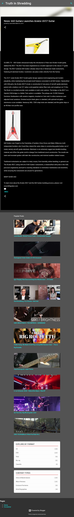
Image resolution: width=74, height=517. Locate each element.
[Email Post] (5, 189)
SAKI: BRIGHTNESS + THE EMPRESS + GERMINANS (29, 323)
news (6, 191)
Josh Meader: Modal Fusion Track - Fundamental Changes (32, 236)
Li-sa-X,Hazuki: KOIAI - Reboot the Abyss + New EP (29, 391)
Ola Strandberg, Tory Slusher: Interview (26, 301)
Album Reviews (36, 481)
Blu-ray (36, 460)
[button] (5, 27)
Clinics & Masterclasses (36, 478)
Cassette (36, 464)
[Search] (34, 3)
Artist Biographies (36, 489)
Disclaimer (7, 507)
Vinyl (36, 456)
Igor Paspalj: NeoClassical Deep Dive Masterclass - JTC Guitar (33, 279)
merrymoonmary (41, 514)
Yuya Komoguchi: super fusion (23, 369)
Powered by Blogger (38, 510)
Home (6, 505)
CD (36, 449)
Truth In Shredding (18, 3)
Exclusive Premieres (36, 485)
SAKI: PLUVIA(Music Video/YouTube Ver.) (27, 434)
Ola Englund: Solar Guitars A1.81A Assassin (27, 258)
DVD (36, 453)
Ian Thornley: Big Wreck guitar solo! (25, 412)
